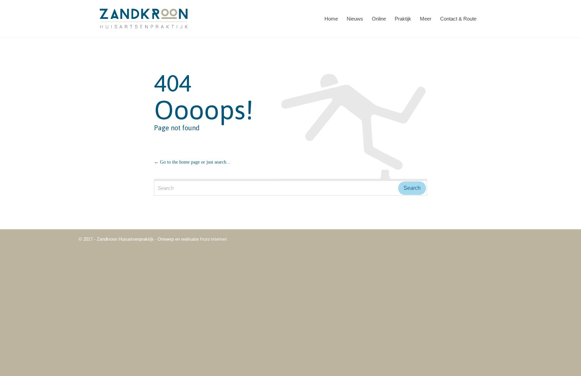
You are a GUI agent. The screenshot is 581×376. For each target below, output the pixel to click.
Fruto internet (213, 239)
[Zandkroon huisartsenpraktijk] (144, 18)
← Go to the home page (177, 162)
